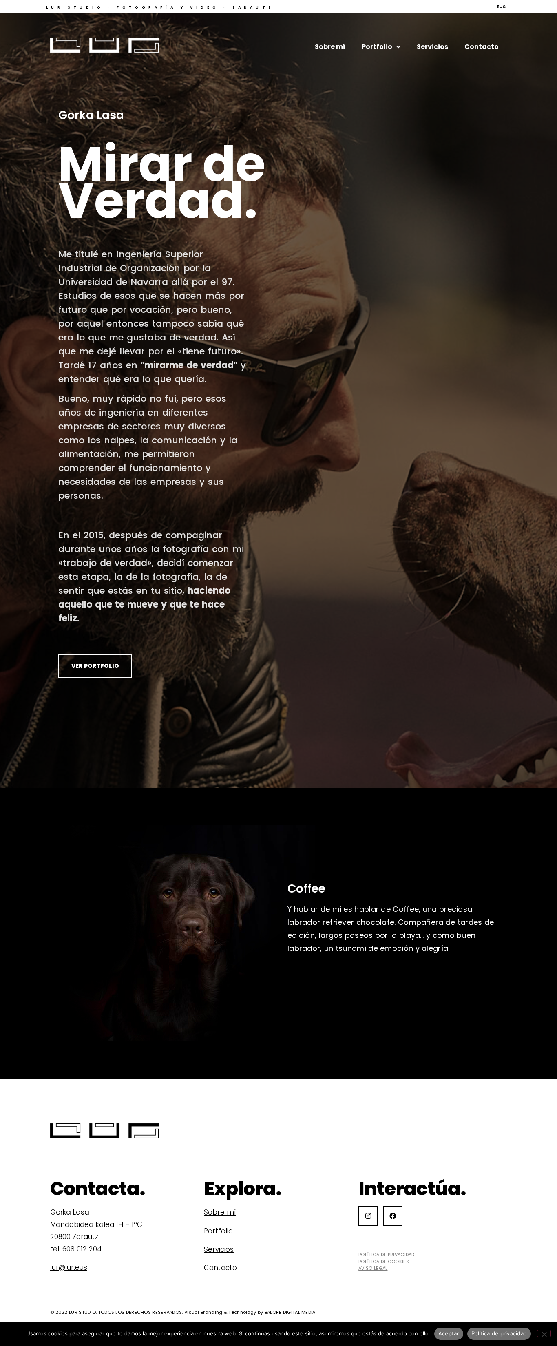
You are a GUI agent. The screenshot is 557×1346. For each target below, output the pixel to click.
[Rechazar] (544, 1333)
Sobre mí (330, 46)
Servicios (432, 46)
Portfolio (377, 46)
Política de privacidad (499, 1333)
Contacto (481, 46)
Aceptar (448, 1333)
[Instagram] (368, 1216)
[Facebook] (392, 1216)
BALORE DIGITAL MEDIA (290, 1312)
